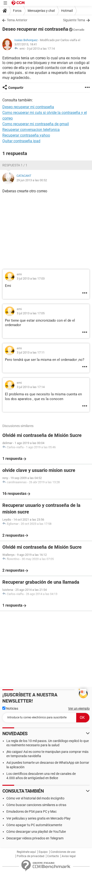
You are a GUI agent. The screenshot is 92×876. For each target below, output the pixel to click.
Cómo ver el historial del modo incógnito (35, 798)
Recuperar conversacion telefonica (31, 129)
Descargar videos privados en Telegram (34, 838)
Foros (17, 11)
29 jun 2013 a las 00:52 (32, 180)
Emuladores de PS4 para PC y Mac (31, 811)
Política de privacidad (30, 856)
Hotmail (67, 11)
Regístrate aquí (26, 852)
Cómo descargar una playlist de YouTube (36, 831)
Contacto (53, 856)
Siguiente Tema (74, 20)
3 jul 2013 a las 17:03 (31, 278)
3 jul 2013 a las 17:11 (31, 352)
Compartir (15, 88)
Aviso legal (69, 856)
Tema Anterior (17, 20)
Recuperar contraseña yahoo (26, 135)
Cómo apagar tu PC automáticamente (34, 825)
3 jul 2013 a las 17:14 (41, 48)
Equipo (43, 852)
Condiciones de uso (62, 852)
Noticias (11, 708)
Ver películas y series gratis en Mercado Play (38, 818)
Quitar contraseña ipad (21, 141)
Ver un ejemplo (79, 708)
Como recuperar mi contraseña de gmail (35, 124)
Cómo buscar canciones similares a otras (36, 805)
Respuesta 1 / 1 (14, 165)
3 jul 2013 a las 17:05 (31, 313)
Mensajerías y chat (41, 11)
